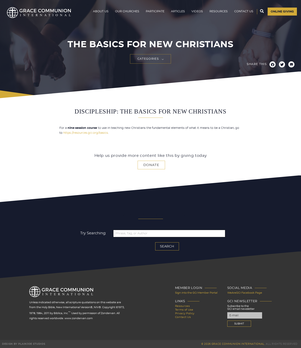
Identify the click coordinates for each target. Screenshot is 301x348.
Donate (151, 165)
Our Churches (127, 11)
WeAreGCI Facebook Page (244, 293)
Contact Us (243, 11)
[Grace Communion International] (39, 12)
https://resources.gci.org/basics (85, 132)
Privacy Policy (185, 313)
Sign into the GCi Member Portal (196, 293)
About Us (101, 11)
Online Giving (282, 11)
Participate (155, 11)
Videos (197, 11)
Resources (218, 11)
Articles (178, 11)
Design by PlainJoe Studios (23, 344)
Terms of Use (184, 310)
